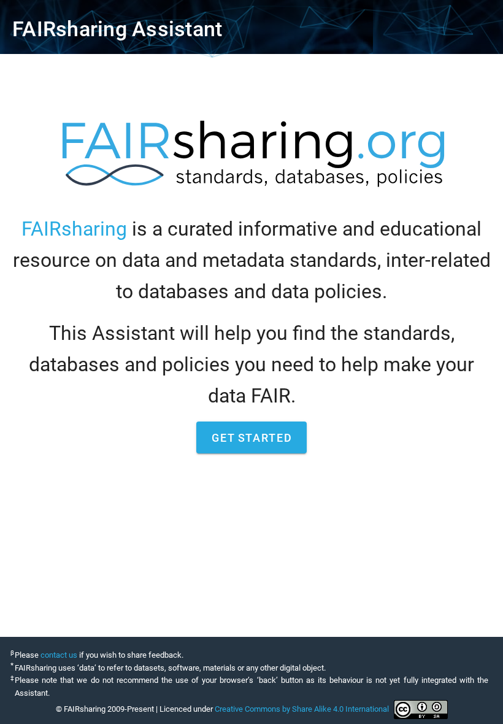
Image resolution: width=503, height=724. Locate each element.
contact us (58, 655)
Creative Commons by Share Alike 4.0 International (302, 709)
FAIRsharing (74, 229)
